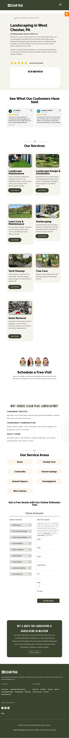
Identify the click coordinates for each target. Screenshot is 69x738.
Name (39, 539)
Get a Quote (34, 652)
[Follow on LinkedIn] (8, 708)
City (38, 573)
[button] (67, 14)
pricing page (46, 533)
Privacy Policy (45, 730)
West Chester (20, 491)
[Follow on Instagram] (5, 708)
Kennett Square (20, 481)
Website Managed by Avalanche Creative (26, 730)
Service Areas (37, 692)
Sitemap (53, 730)
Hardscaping (19, 692)
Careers (56, 689)
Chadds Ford (49, 462)
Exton (20, 462)
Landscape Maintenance (18, 689)
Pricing (50, 689)
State (39, 582)
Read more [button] (12, 125)
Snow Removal (6, 694)
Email (39, 547)
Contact (46, 692)
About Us (36, 689)
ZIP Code (40, 591)
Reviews (43, 689)
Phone (39, 556)
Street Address (42, 565)
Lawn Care (4, 689)
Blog (2, 713)
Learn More (15, 190)
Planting (27, 692)
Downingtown (49, 481)
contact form (41, 535)
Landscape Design (7, 692)
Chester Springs (49, 471)
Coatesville (20, 471)
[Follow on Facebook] (2, 708)
